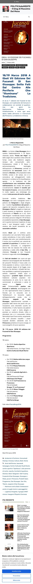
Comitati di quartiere (21, 471)
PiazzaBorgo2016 (15, 404)
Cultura (11, 67)
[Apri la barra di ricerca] (29, 16)
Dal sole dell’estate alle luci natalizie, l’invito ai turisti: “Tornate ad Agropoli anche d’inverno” (23, 518)
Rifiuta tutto (16, 580)
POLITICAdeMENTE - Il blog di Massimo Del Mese (20, 9)
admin (3, 62)
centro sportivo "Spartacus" (12, 468)
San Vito (23, 481)
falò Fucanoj (24, 473)
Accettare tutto (16, 571)
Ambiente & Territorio (8, 65)
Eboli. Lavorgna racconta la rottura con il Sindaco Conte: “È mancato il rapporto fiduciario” (23, 508)
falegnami (15, 473)
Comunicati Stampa (21, 65)
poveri (9, 479)
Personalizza (16, 576)
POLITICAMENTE (11, 145)
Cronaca (5, 67)
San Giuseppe (15, 481)
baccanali (20, 463)
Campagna (6, 466)
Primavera (15, 479)
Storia (22, 67)
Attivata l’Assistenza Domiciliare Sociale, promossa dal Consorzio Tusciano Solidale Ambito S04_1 (23, 536)
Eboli (17, 67)
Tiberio (5, 484)
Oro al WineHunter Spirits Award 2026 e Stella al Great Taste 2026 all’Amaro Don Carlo (23, 547)
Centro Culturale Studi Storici (20, 466)
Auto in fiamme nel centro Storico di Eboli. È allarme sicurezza (23, 527)
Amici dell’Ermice (10, 463)
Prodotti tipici (23, 479)
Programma (6, 481)
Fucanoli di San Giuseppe (11, 476)
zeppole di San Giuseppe (16, 484)
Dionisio (5, 473)
